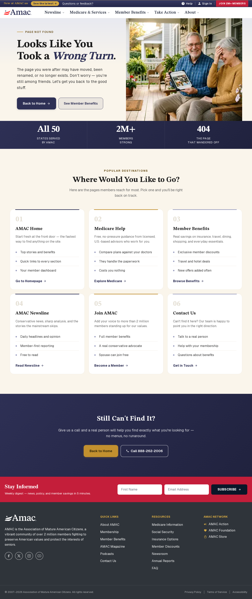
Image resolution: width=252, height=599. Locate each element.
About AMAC (109, 525)
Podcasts (107, 554)
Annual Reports (163, 561)
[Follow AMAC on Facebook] (9, 556)
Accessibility (240, 592)
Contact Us (108, 561)
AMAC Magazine (112, 546)
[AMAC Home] (20, 518)
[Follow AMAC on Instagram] (29, 556)
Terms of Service (217, 592)
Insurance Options (165, 539)
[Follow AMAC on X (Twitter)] (19, 556)
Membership (109, 532)
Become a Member (109, 365)
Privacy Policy (193, 592)
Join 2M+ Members (232, 3)
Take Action (165, 13)
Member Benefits (130, 13)
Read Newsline (28, 365)
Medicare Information (167, 525)
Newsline (52, 13)
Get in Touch (183, 365)
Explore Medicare (108, 281)
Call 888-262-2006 (147, 451)
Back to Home (34, 103)
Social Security (163, 532)
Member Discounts (166, 546)
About (190, 13)
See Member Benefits (81, 103)
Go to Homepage (29, 281)
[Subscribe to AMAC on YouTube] (39, 556)
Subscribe (227, 489)
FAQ (155, 568)
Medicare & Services (88, 13)
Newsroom (160, 554)
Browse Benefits (186, 281)
